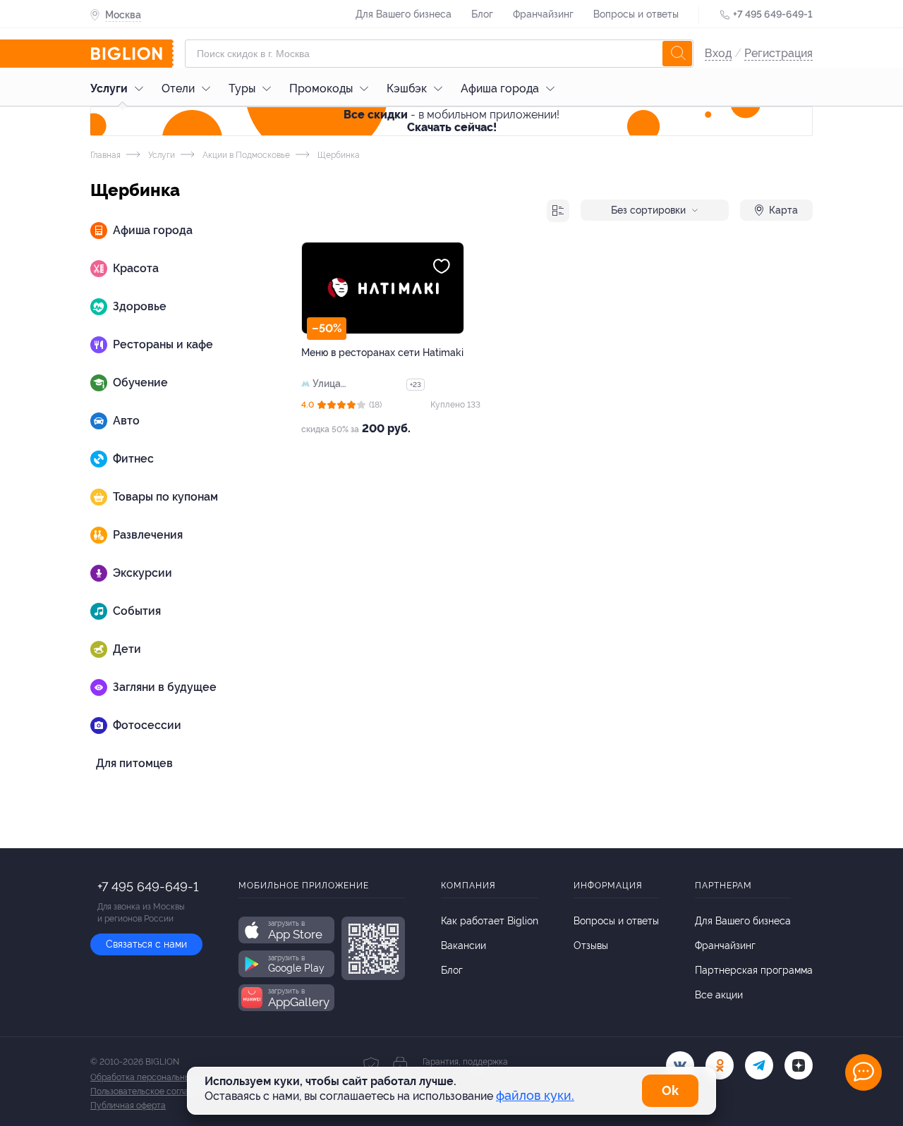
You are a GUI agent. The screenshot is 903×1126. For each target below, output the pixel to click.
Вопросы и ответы (636, 14)
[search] (677, 53)
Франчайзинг (543, 14)
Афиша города (500, 88)
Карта (783, 210)
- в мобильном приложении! (451, 121)
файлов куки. (535, 1095)
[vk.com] (680, 1065)
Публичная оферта (128, 1105)
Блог (482, 14)
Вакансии (463, 945)
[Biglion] (132, 53)
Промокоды (321, 88)
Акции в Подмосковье (245, 155)
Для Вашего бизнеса (404, 14)
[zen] (798, 1065)
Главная (105, 155)
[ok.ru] (719, 1065)
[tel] (759, 1065)
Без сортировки (648, 210)
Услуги (109, 88)
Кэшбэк (407, 88)
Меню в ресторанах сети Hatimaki (382, 352)
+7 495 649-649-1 (773, 14)
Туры (242, 88)
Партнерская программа (754, 970)
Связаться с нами (146, 944)
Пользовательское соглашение (152, 1091)
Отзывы (591, 945)
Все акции (719, 994)
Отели (178, 88)
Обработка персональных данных (158, 1077)
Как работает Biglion (489, 920)
